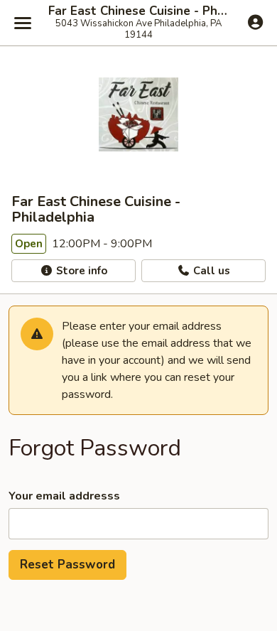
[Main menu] (22, 22)
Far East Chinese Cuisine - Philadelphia (138, 11)
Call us (210, 271)
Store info (80, 271)
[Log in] (255, 22)
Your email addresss (64, 496)
